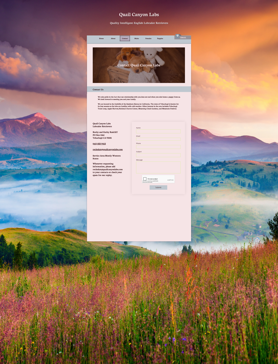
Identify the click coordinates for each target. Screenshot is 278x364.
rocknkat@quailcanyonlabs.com (108, 149)
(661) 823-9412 (99, 143)
